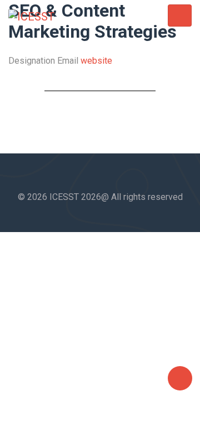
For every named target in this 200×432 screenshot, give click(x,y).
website (96, 60)
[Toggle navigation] (180, 15)
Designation (31, 60)
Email (67, 60)
